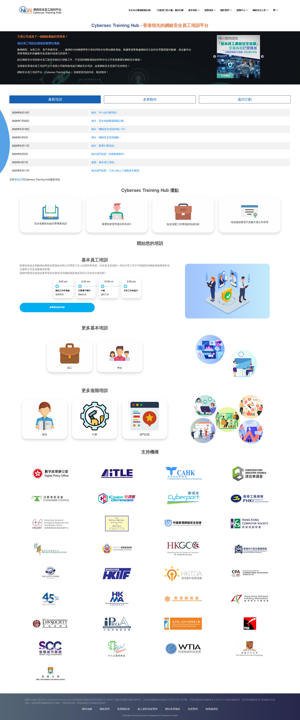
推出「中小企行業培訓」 (105, 112)
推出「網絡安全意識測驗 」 (106, 137)
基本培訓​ (192, 10)
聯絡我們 (105, 709)
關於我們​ (224, 10)
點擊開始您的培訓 (57, 307)
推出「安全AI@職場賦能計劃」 (108, 120)
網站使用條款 (172, 709)
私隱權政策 (123, 709)
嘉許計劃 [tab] (245, 99)
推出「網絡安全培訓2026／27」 (109, 129)
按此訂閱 (19, 179)
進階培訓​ (208, 10)
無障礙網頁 (211, 709)
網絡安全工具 (259, 10)
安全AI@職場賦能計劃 (139, 10)
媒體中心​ (241, 10)
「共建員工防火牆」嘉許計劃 (169, 10)
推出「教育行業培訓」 (103, 145)
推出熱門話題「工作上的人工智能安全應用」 (116, 170)
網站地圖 (87, 709)
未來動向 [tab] (150, 99)
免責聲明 (193, 709)
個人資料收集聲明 (148, 709)
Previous (214, 56)
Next (262, 56)
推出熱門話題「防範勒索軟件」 (108, 154)
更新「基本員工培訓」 (103, 162)
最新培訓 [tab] (55, 99)
